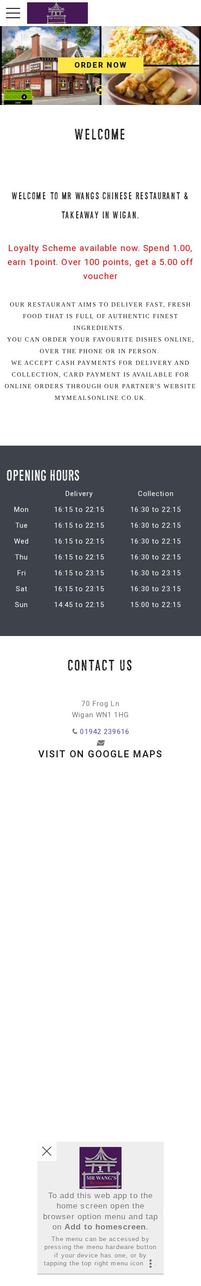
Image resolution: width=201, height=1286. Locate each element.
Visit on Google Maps (100, 754)
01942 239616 (104, 731)
